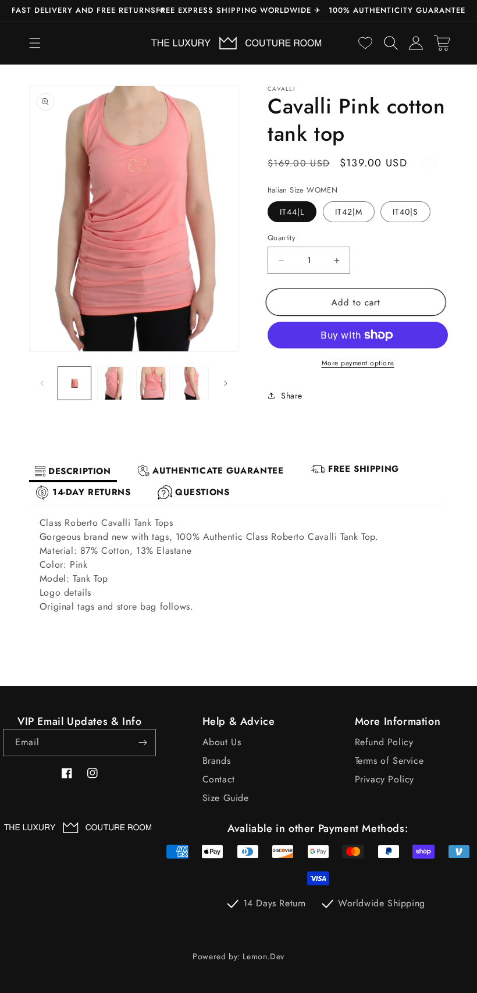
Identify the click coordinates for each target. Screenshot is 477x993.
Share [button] (291, 395)
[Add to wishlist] (430, 163)
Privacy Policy (384, 779)
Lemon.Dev (263, 956)
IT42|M (348, 212)
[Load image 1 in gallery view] (74, 383)
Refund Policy (384, 742)
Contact (218, 779)
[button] (35, 43)
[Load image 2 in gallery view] (114, 383)
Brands (216, 760)
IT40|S (405, 212)
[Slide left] (42, 383)
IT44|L (292, 212)
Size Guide (225, 798)
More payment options (358, 363)
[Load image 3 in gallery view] (153, 383)
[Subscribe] (142, 742)
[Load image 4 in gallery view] (192, 383)
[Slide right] (225, 383)
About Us (221, 742)
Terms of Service (389, 760)
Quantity (282, 237)
